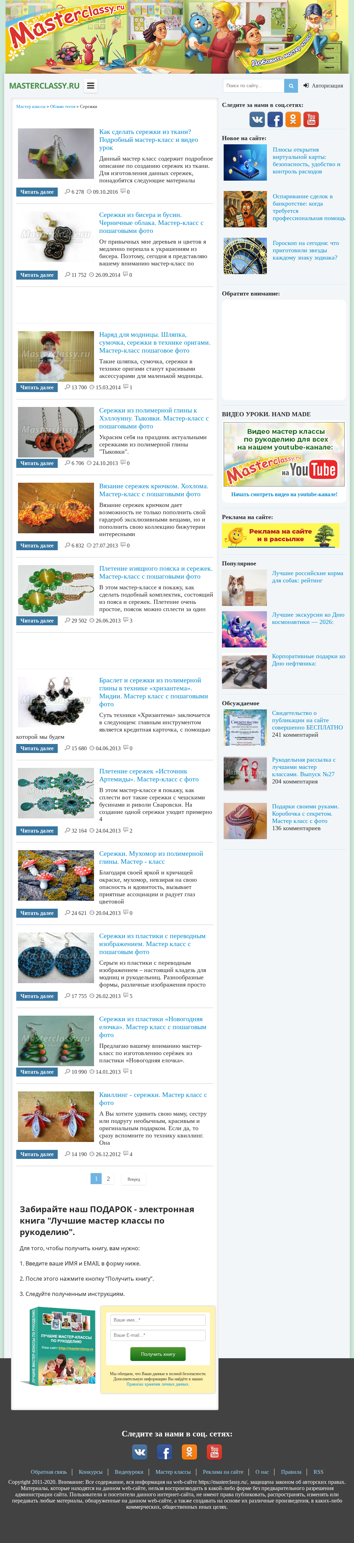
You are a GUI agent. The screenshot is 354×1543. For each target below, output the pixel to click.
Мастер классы (173, 1472)
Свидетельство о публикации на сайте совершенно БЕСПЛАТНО (307, 720)
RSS (319, 1472)
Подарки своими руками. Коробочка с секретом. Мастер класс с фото (305, 813)
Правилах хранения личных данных (157, 1384)
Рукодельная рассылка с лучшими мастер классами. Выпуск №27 (304, 767)
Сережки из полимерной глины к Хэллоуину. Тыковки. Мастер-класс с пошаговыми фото (154, 418)
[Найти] (291, 86)
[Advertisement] (142, 302)
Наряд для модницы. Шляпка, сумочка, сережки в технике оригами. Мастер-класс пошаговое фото (155, 342)
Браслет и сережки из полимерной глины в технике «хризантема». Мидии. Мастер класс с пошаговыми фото (153, 692)
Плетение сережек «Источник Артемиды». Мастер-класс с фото (149, 775)
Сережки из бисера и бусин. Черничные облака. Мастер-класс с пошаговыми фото (151, 222)
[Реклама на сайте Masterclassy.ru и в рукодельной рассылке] (280, 546)
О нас (262, 1472)
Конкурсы (91, 1472)
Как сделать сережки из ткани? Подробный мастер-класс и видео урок (148, 139)
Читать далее (37, 192)
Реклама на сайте (223, 1472)
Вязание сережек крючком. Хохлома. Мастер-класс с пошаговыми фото (153, 490)
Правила (291, 1472)
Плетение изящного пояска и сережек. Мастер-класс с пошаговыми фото (156, 572)
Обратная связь (49, 1472)
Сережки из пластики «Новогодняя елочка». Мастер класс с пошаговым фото (152, 1026)
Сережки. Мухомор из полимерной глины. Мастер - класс (151, 857)
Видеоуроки (129, 1472)
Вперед (134, 1179)
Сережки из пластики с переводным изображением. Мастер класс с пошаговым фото (152, 943)
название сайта (44, 86)
